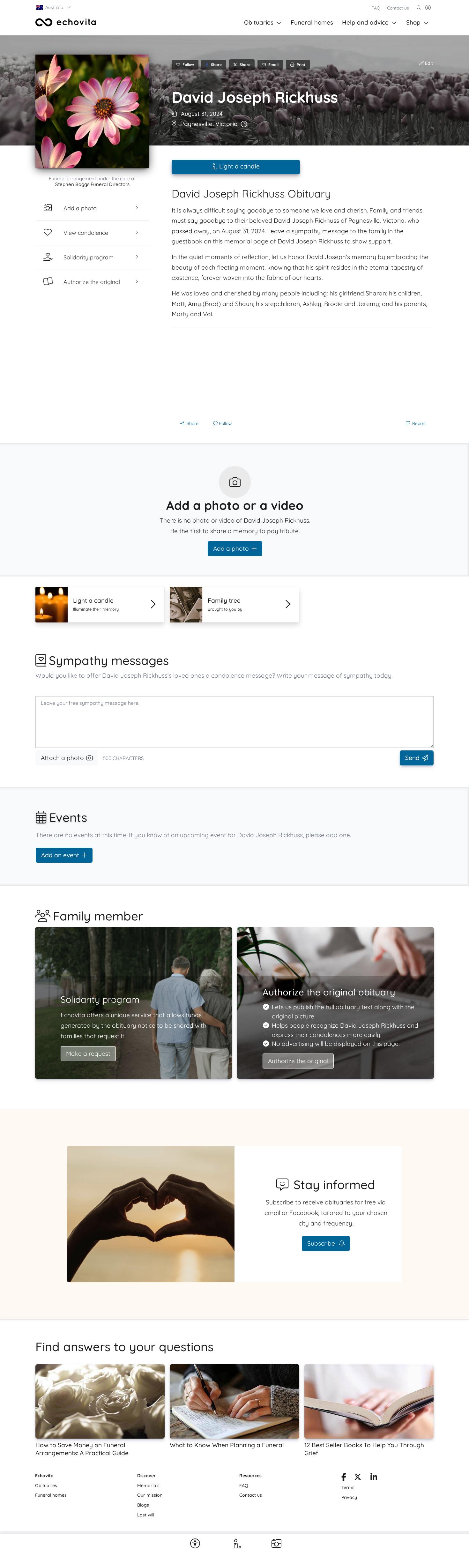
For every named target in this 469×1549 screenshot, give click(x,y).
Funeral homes (312, 22)
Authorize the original (298, 1061)
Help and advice (365, 22)
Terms (347, 1487)
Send (412, 758)
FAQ (375, 8)
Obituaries (258, 22)
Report (419, 423)
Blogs (143, 1505)
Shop (413, 22)
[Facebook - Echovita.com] (343, 1478)
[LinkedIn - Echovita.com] (373, 1478)
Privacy (349, 1497)
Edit (428, 63)
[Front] (65, 22)
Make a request (88, 1053)
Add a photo (231, 548)
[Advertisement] (302, 372)
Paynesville (196, 124)
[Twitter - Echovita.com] (357, 1478)
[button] (53, 7)
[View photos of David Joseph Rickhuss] (92, 111)
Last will (145, 1515)
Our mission (149, 1495)
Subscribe (322, 1243)
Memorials (148, 1485)
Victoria (226, 124)
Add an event (60, 855)
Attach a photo (62, 758)
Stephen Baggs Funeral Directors (92, 184)
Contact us (398, 8)
